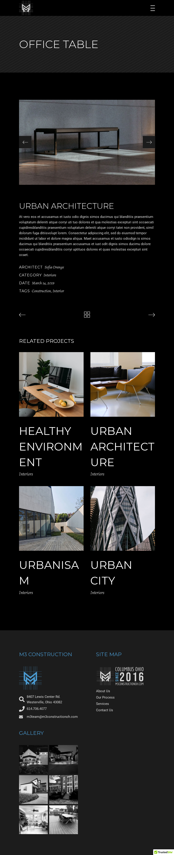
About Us (103, 691)
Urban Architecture (122, 446)
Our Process (105, 697)
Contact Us (104, 710)
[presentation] (25, 142)
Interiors (50, 275)
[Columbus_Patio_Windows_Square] (63, 789)
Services (102, 704)
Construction (41, 291)
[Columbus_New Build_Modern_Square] (33, 789)
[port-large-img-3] (87, 142)
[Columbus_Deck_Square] (63, 819)
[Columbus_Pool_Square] (63, 759)
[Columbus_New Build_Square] (33, 759)
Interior (58, 291)
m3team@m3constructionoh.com (52, 717)
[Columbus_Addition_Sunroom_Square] (33, 819)
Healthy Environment (51, 446)
